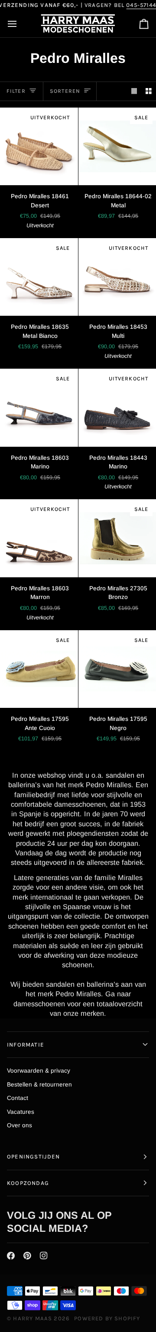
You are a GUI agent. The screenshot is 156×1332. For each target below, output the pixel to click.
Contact (17, 1098)
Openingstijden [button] (33, 1156)
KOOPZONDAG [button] (28, 1183)
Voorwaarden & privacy (38, 1070)
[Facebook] (11, 1256)
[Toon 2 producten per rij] (148, 91)
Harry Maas (32, 1318)
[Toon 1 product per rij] (134, 91)
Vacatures (20, 1112)
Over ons (19, 1125)
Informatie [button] (25, 1044)
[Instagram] (44, 1256)
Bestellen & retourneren (39, 1084)
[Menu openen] (20, 24)
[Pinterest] (27, 1256)
